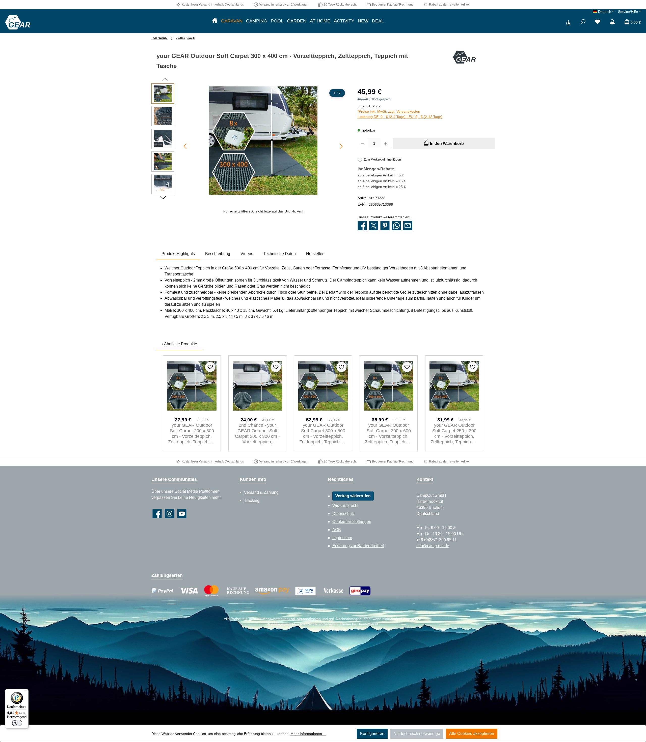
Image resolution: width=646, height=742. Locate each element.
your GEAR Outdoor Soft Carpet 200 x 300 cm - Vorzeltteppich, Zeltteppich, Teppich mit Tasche (192, 434)
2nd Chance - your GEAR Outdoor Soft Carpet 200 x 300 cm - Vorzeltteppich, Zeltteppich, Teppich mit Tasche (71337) (257, 434)
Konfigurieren (372, 733)
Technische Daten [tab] (279, 254)
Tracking (251, 500)
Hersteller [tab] (315, 254)
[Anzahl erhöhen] (386, 143)
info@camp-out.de (432, 546)
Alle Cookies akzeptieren (471, 733)
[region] (249, 150)
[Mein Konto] (612, 22)
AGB (336, 530)
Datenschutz (343, 513)
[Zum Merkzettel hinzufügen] (210, 367)
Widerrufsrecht (345, 505)
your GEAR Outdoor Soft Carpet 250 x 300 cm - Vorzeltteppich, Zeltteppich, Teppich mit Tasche (454, 434)
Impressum (342, 538)
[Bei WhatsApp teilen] (396, 226)
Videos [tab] (246, 254)
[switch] (17, 723)
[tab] (178, 254)
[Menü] (25, 692)
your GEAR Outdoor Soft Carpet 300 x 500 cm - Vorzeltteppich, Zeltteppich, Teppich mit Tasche (323, 434)
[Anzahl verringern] (363, 143)
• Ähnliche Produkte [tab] (179, 344)
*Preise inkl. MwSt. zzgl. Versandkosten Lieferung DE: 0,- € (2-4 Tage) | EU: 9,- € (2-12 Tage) (400, 114)
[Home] (214, 21)
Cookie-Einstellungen (351, 521)
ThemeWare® (368, 624)
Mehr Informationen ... (308, 734)
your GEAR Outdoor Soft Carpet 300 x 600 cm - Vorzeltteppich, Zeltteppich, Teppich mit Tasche (389, 434)
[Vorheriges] (185, 146)
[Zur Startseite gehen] (17, 22)
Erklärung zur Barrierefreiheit (358, 546)
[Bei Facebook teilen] (362, 226)
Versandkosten (309, 619)
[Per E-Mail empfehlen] (407, 226)
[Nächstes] (341, 146)
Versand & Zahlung (261, 492)
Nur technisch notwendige (416, 733)
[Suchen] (583, 22)
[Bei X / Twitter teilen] (373, 226)
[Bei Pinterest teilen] (385, 226)
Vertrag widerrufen (353, 496)
